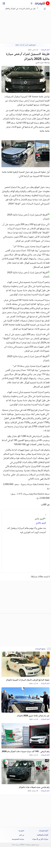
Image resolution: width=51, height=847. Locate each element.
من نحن (21, 835)
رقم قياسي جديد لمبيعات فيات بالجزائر (34, 787)
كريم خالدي (40, 62)
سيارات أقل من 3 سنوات (40, 839)
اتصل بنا (21, 830)
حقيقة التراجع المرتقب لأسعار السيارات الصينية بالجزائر (28, 680)
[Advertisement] (21, 27)
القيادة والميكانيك (42, 835)
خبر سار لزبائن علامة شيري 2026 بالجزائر (33, 715)
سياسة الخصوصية (18, 839)
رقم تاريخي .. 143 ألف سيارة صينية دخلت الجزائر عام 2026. (25, 751)
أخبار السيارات (45, 50)
